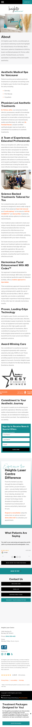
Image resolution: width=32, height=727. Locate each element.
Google (6, 552)
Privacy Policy (5, 680)
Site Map (21, 680)
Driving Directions (16, 594)
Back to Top (15, 571)
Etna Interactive (23, 698)
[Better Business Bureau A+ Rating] (16, 647)
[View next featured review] (12, 557)
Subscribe (15, 449)
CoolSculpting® (9, 211)
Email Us (16, 589)
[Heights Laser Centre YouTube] (8, 654)
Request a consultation (13, 513)
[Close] (30, 713)
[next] (29, 556)
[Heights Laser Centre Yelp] (12, 654)
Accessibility (14, 680)
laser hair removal (22, 209)
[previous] (3, 556)
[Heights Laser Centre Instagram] (2, 654)
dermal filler (17, 214)
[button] (2, 2)
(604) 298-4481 (16, 584)
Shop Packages (16, 723)
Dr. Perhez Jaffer (6, 110)
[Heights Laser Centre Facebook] (5, 654)
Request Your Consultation (16, 600)
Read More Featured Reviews (16, 563)
